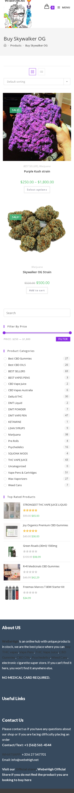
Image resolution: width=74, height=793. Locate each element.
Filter (63, 339)
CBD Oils (23, 657)
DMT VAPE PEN (17, 415)
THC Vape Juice (46, 652)
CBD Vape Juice (17, 384)
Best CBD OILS (17, 365)
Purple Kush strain (37, 171)
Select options (37, 189)
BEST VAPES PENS (19, 377)
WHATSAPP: (11, 754)
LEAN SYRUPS (16, 428)
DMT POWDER (17, 409)
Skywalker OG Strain (37, 272)
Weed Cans (15, 485)
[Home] (5, 45)
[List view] (41, 71)
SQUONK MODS (18, 453)
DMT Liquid (15, 403)
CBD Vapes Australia (20, 390)
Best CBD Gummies (20, 358)
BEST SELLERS (30, 166)
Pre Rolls (13, 441)
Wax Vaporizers (17, 479)
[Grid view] (32, 71)
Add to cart (37, 290)
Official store (26, 769)
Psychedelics (16, 447)
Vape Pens (26, 652)
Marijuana (45, 166)
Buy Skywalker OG (36, 45)
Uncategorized (17, 466)
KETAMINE (14, 422)
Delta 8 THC (15, 396)
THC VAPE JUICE (17, 460)
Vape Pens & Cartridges (22, 472)
